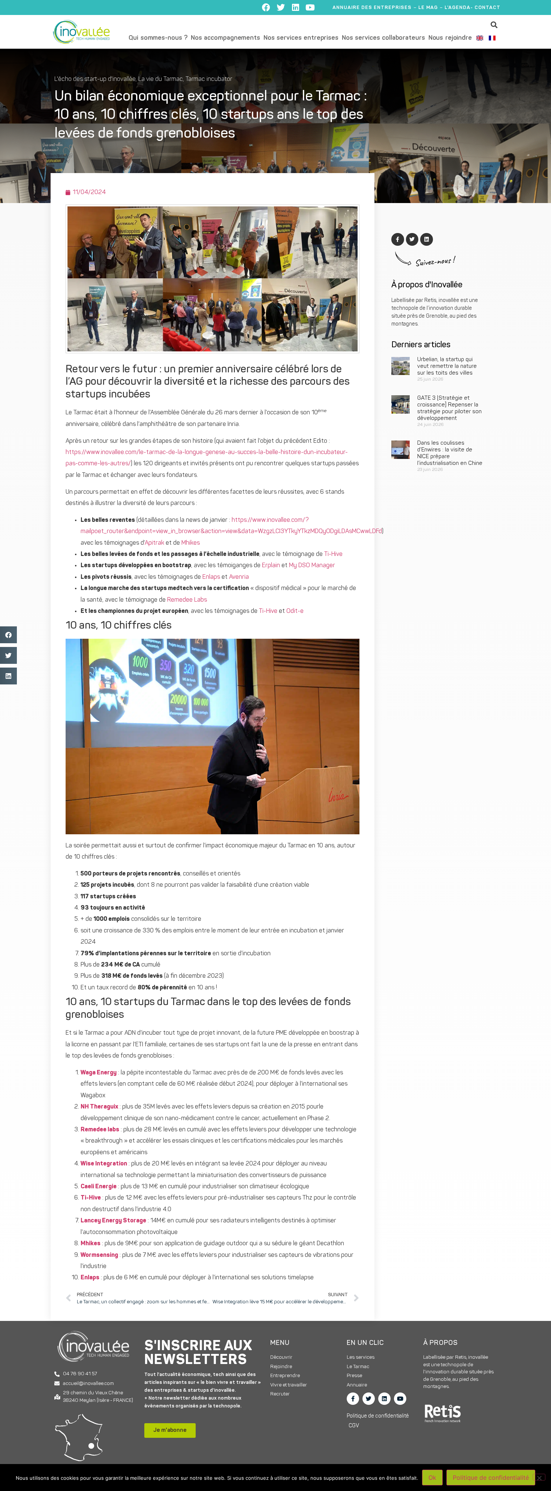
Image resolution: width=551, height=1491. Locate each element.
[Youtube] (310, 7)
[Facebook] (266, 7)
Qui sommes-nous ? (158, 38)
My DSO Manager (312, 566)
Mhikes (190, 543)
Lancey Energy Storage (113, 1221)
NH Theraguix (99, 1107)
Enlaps (212, 577)
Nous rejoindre (450, 38)
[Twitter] (281, 7)
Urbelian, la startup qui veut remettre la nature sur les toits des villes (447, 366)
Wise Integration (104, 1164)
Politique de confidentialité (491, 1477)
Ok (432, 1477)
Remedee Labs (187, 600)
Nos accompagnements (225, 38)
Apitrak (155, 543)
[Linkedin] (295, 7)
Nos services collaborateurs (383, 38)
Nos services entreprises (301, 38)
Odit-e (295, 611)
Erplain (271, 566)
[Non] (539, 1477)
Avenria (239, 577)
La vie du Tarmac (160, 79)
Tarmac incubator (209, 79)
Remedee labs (100, 1130)
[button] (494, 24)
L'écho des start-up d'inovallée (95, 79)
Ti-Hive (333, 554)
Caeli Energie (99, 1187)
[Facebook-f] (353, 1398)
